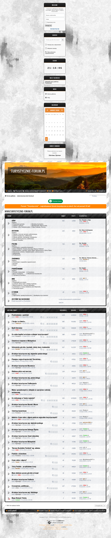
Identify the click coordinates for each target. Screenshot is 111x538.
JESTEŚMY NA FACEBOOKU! (21, 299)
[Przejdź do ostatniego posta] (87, 314)
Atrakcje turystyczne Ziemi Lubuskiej (25, 436)
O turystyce (31, 272)
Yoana (17, 462)
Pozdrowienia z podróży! (20, 315)
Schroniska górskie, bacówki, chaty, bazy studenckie (31, 347)
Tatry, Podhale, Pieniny (39, 227)
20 (47, 324)
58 (56, 317)
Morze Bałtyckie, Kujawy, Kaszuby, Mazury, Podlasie (28, 249)
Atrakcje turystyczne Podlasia (23, 479)
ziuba (17, 488)
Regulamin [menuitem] (19, 191)
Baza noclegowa (18, 273)
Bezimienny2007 (88, 333)
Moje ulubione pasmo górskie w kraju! (25, 473)
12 (47, 337)
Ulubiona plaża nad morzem (21, 371)
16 (56, 337)
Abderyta (18, 323)
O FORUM (15, 292)
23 (54, 324)
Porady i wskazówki (19, 272)
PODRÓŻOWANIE (17, 268)
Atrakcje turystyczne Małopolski (23, 441)
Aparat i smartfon (18, 240)
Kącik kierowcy (17, 328)
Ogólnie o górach (18, 225)
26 (56, 349)
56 (52, 317)
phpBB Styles (60, 520)
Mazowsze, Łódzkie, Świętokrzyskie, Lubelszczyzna (28, 252)
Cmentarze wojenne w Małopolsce (24, 340)
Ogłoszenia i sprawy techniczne (22, 295)
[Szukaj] (62, 39)
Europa (15, 263)
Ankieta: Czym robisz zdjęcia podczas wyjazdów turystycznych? (34, 417)
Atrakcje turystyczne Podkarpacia (24, 383)
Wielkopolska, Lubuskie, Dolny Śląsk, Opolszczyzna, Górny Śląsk (32, 250)
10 (49, 400)
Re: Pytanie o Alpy (85, 220)
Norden (85, 259)
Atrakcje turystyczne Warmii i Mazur (25, 404)
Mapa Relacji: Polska (19, 498)
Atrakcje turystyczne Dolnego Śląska (25, 429)
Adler (84, 221)
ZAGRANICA (16, 258)
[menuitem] (49, 191)
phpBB (52, 525)
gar (84, 278)
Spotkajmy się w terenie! (41, 295)
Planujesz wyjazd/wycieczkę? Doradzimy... (27, 359)
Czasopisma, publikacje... (21, 486)
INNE (13, 278)
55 (49, 317)
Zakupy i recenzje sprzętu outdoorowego (25, 234)
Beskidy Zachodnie (37, 224)
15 (54, 337)
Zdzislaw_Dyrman (55, 155)
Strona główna (51, 94)
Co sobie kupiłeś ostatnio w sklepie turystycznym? (30, 334)
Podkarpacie (17, 255)
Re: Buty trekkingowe (86, 230)
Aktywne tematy (52, 48)
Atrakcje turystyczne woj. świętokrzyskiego (27, 423)
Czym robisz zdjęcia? (19, 460)
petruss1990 (87, 422)
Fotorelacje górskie (18, 224)
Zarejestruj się (54, 29)
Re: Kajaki (82, 268)
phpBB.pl (63, 527)
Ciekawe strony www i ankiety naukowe (24, 284)
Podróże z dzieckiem (19, 453)
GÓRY (14, 220)
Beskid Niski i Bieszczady (39, 225)
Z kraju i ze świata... (19, 321)
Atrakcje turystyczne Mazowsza (23, 365)
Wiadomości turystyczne (35, 273)
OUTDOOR (15, 230)
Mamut (85, 383)
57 (54, 317)
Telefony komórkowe (19, 411)
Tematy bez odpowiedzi (54, 44)
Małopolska (16, 253)
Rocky (85, 410)
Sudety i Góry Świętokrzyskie (21, 227)
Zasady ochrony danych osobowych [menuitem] (35, 191)
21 (49, 324)
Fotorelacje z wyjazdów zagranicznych (24, 262)
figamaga (18, 342)
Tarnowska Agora (18, 288)
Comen (85, 353)
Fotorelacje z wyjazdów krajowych (23, 247)
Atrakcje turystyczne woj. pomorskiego (26, 377)
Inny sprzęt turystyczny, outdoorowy (23, 239)
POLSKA (14, 244)
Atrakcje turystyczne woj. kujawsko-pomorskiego (29, 353)
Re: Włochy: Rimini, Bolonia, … (88, 258)
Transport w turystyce (19, 275)
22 (52, 324)
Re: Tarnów (82, 243)
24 (56, 324)
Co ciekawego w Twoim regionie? (23, 398)
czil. (84, 447)
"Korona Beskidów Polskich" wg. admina (26, 448)
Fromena (18, 336)
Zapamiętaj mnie (51, 22)
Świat (14, 265)
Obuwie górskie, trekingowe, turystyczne (25, 237)
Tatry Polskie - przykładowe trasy (24, 466)
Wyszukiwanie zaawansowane (50, 52)
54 (47, 317)
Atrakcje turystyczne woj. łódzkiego (25, 492)
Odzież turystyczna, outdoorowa (22, 236)
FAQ (48, 97)
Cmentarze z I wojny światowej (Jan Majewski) (26, 287)
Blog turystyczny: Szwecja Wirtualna (23, 285)
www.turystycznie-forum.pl (19, 211)
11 (52, 400)
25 (56, 330)
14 (52, 337)
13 (49, 337)
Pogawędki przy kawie (19, 282)
